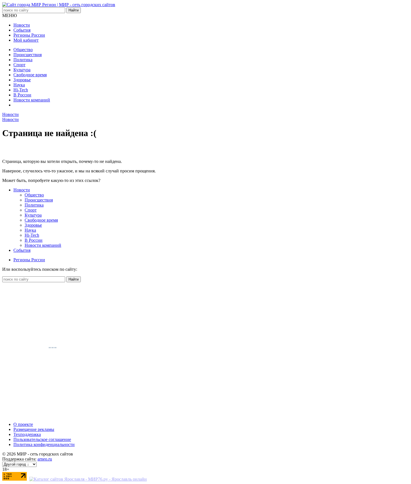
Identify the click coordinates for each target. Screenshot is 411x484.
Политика (22, 59)
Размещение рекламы (33, 429)
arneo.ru (44, 459)
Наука (19, 84)
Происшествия (27, 54)
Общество (23, 49)
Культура (21, 69)
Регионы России (29, 35)
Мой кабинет (26, 40)
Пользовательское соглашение (42, 439)
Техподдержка (27, 434)
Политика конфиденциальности (44, 444)
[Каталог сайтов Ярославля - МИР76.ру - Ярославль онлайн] (88, 479)
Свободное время (30, 74)
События (21, 30)
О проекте (23, 424)
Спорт (19, 64)
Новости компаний (31, 100)
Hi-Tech (20, 89)
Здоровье (22, 79)
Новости (21, 25)
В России (22, 94)
